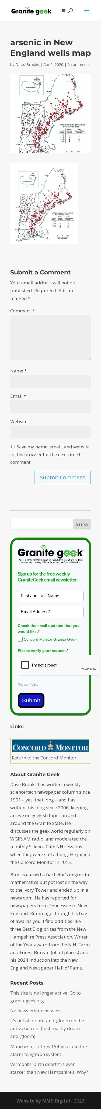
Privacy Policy (28, 684)
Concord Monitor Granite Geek (50, 639)
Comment (22, 311)
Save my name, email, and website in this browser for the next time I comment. (50, 454)
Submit (31, 700)
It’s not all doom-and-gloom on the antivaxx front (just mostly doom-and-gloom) (47, 1028)
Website (18, 421)
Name (18, 371)
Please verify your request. (43, 650)
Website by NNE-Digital (43, 1101)
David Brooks (27, 64)
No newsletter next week (36, 1010)
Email (18, 396)
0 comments (79, 64)
